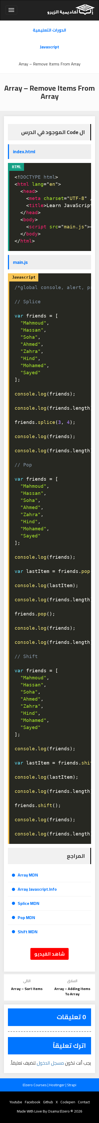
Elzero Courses (35, 1084)
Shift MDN (27, 932)
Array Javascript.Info (37, 889)
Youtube (16, 1102)
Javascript (49, 47)
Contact (84, 1102)
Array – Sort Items (27, 988)
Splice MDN (28, 903)
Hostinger (57, 1084)
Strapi (71, 1084)
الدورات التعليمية (49, 30)
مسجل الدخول (50, 1063)
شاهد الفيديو (49, 954)
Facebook (32, 1102)
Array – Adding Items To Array (72, 991)
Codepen (67, 1102)
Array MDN (28, 875)
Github (48, 1102)
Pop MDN (26, 918)
